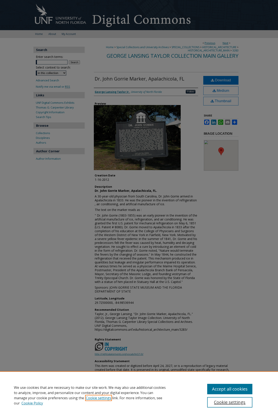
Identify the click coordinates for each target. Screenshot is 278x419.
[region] (139, 395)
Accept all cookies (230, 389)
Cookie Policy (32, 403)
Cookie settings (98, 398)
